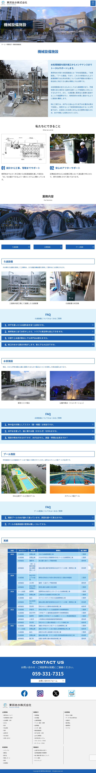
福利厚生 (68, 723)
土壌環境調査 (37, 720)
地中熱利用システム (39, 738)
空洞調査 (36, 725)
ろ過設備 (15, 247)
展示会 (5, 755)
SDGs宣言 (5, 735)
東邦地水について (7, 715)
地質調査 (36, 715)
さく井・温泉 (37, 728)
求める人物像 (69, 715)
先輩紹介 (68, 720)
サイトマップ (37, 760)
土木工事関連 (37, 735)
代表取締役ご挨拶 (7, 717)
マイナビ (68, 728)
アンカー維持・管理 (39, 723)
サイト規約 (37, 758)
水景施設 (47, 247)
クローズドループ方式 (40, 740)
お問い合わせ (6, 738)
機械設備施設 (37, 730)
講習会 (5, 753)
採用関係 (5, 763)
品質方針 (5, 733)
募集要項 (68, 725)
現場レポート (6, 758)
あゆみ (5, 723)
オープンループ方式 (39, 743)
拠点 (4, 725)
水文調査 (36, 717)
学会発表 (5, 728)
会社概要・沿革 (7, 720)
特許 (4, 730)
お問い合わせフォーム (48, 680)
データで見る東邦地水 (71, 717)
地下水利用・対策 (39, 733)
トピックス (6, 750)
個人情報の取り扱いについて (41, 755)
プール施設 (79, 247)
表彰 (4, 760)
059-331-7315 (48, 673)
